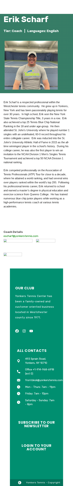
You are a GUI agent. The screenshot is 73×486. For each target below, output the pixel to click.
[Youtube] (31, 331)
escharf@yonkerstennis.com (21, 236)
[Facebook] (17, 331)
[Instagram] (24, 331)
